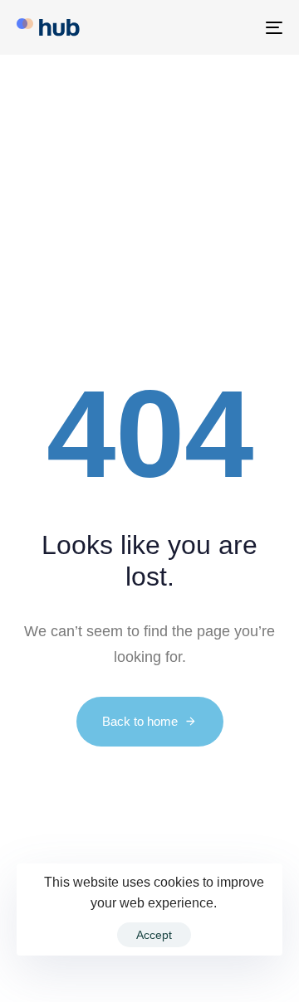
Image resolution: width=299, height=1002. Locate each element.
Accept (154, 934)
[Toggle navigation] (238, 27)
